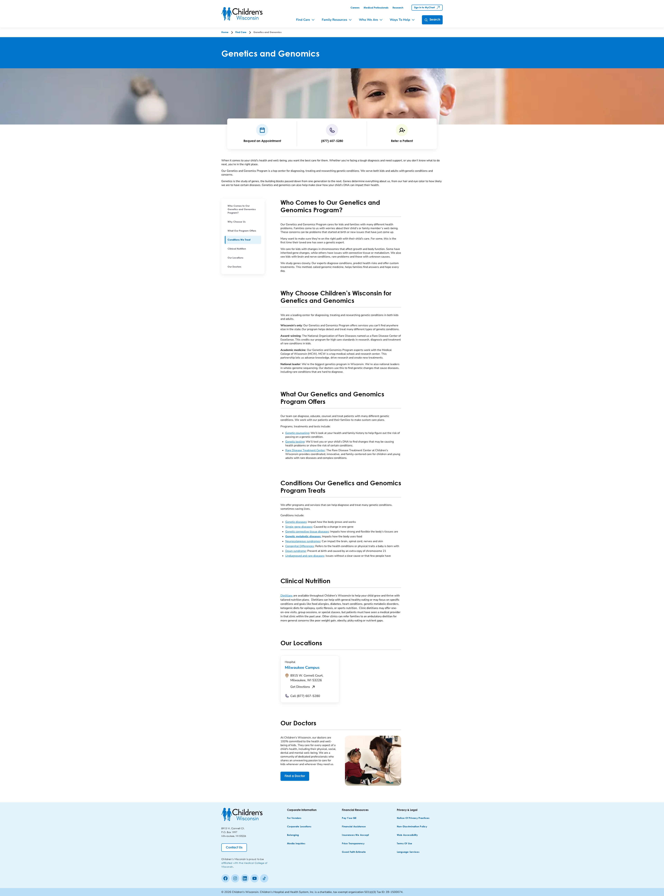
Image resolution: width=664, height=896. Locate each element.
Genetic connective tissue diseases (307, 532)
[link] (355, 8)
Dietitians (286, 596)
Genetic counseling (297, 433)
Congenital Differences (299, 546)
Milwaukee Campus (302, 667)
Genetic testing (295, 442)
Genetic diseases (296, 522)
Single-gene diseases (298, 527)
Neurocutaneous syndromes (302, 541)
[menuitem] (243, 209)
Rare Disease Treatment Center (305, 450)
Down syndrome (295, 551)
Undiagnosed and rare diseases (304, 556)
